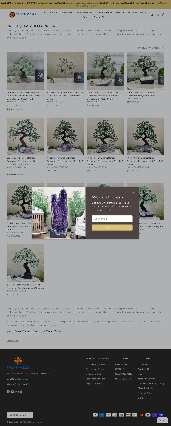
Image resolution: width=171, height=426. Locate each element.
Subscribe (112, 227)
